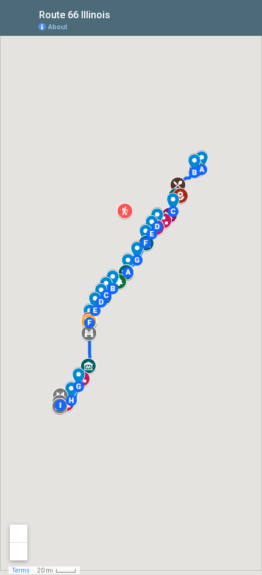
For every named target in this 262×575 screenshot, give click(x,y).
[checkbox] (120, 14)
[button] (194, 173)
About (57, 27)
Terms (21, 570)
